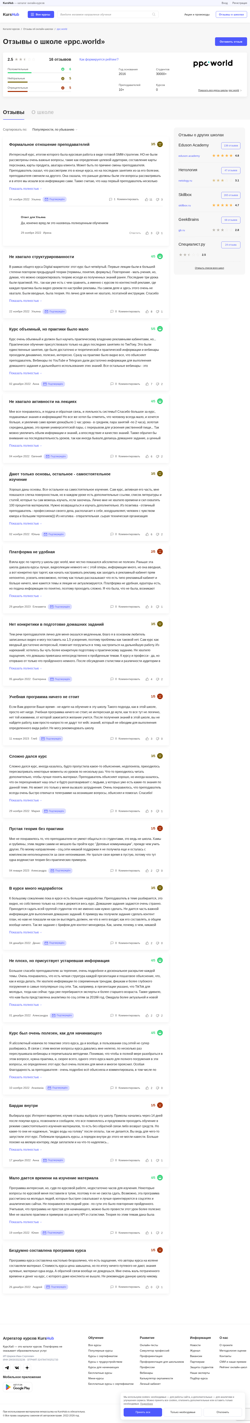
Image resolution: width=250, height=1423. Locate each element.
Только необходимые (182, 1412)
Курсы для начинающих (103, 1367)
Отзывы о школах (231, 14)
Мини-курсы (96, 1378)
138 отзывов (231, 145)
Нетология (188, 170)
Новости (195, 1345)
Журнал (195, 1350)
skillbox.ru (185, 205)
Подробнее (146, 1404)
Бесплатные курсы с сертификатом (111, 1383)
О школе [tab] (42, 112)
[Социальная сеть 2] (17, 1368)
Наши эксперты (200, 1372)
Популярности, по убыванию (53, 129)
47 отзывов (231, 170)
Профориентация (151, 1356)
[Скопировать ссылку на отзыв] (92, 144)
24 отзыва (231, 244)
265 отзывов (231, 195)
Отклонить (223, 1412)
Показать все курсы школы (218, 90)
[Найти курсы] (153, 14)
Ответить (135, 232)
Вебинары (146, 1372)
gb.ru (182, 230)
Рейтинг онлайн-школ (233, 1367)
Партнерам (197, 1361)
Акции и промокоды (197, 14)
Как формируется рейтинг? (99, 59)
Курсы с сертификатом (103, 1356)
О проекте (226, 1345)
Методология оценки (233, 1350)
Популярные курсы (100, 1350)
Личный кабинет (150, 1383)
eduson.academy (189, 155)
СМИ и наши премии (233, 1361)
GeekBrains (189, 219)
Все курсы (94, 1345)
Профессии (147, 1367)
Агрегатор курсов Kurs (28, 1338)
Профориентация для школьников (162, 1361)
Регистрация (239, 3)
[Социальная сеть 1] (7, 1368)
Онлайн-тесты (149, 1345)
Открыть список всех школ (209, 268)
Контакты (225, 1356)
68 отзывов (231, 220)
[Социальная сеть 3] (27, 1368)
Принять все (143, 1412)
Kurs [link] (11, 14)
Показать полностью (24, 188)
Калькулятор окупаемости (156, 1378)
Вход (225, 3)
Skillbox (185, 194)
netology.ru (185, 180)
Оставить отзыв (231, 41)
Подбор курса (199, 1378)
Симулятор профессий (154, 1350)
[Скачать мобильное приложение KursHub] (17, 1387)
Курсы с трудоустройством (105, 1361)
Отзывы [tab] (13, 112)
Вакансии (196, 1356)
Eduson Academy (194, 145)
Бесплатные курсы (100, 1372)
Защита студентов (201, 1367)
